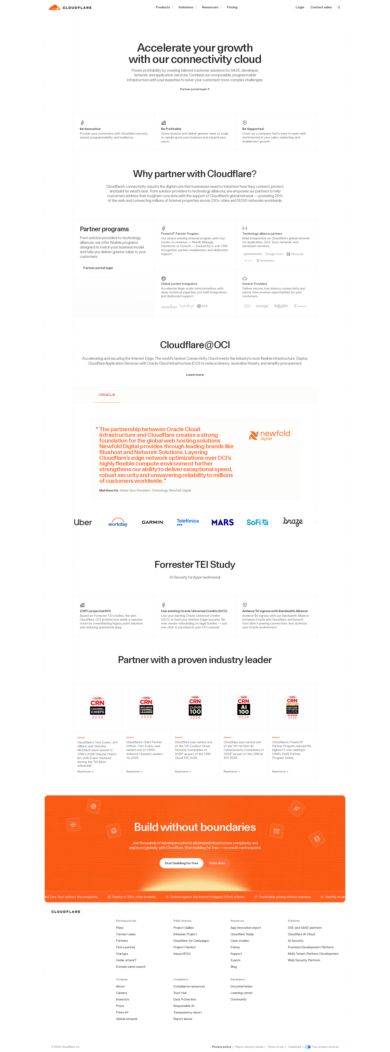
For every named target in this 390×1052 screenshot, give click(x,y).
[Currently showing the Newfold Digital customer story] (107, 395)
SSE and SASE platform (305, 928)
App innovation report (246, 928)
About (120, 986)
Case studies (240, 941)
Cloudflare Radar (242, 934)
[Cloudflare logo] (71, 7)
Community (239, 999)
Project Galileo (183, 928)
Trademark (294, 1046)
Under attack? (126, 960)
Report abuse (182, 1019)
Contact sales (321, 7)
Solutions (186, 7)
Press (120, 1006)
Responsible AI (183, 1006)
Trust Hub (180, 993)
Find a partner (125, 947)
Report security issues (249, 1046)
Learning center (242, 993)
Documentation (241, 986)
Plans (120, 928)
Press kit (122, 1012)
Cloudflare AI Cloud (301, 934)
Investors (122, 999)
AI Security (295, 941)
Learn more (195, 375)
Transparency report (187, 1012)
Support (236, 954)
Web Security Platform (304, 960)
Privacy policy (221, 1046)
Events (235, 960)
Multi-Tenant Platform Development (313, 954)
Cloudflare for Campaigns (191, 941)
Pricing (232, 7)
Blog (234, 967)
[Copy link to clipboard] (260, 173)
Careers (121, 993)
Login (300, 7)
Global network (127, 1019)
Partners (122, 941)
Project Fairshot (184, 947)
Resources (210, 7)
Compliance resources (189, 986)
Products (163, 7)
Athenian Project (185, 934)
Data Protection (184, 999)
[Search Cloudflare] (339, 7)
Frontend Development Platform (311, 947)
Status (235, 947)
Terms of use (275, 1046)
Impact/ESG (182, 954)
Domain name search (131, 967)
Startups (122, 954)
